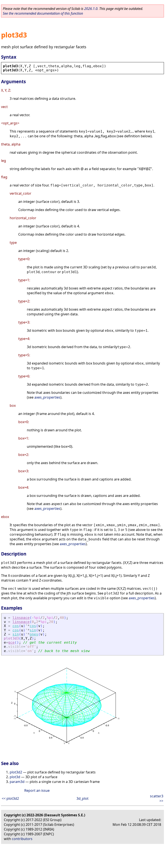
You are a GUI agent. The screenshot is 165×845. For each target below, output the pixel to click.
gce (11, 642)
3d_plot (82, 798)
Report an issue (37, 790)
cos (15, 626)
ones (34, 634)
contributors (22, 838)
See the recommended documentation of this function (43, 13)
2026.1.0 (91, 8)
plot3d (15, 777)
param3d (17, 781)
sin (33, 630)
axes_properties (47, 397)
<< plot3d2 (10, 798)
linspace (21, 618)
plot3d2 (16, 772)
